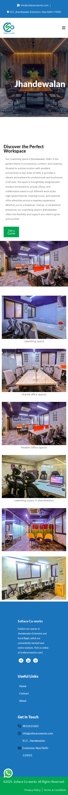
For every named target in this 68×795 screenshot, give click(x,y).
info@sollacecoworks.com (34, 5)
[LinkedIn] (28, 660)
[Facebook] (21, 660)
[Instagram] (35, 660)
